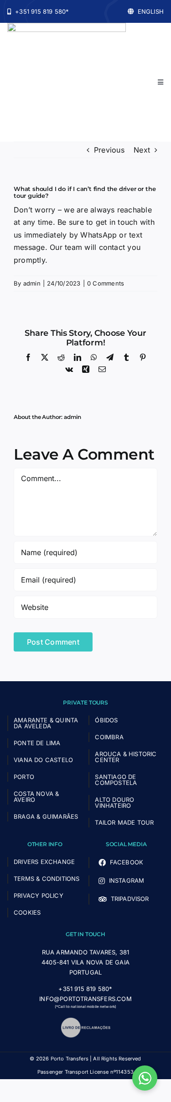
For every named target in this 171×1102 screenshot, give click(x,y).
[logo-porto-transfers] (66, 26)
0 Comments (105, 283)
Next (142, 149)
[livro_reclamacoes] (86, 1020)
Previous (109, 149)
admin (32, 283)
